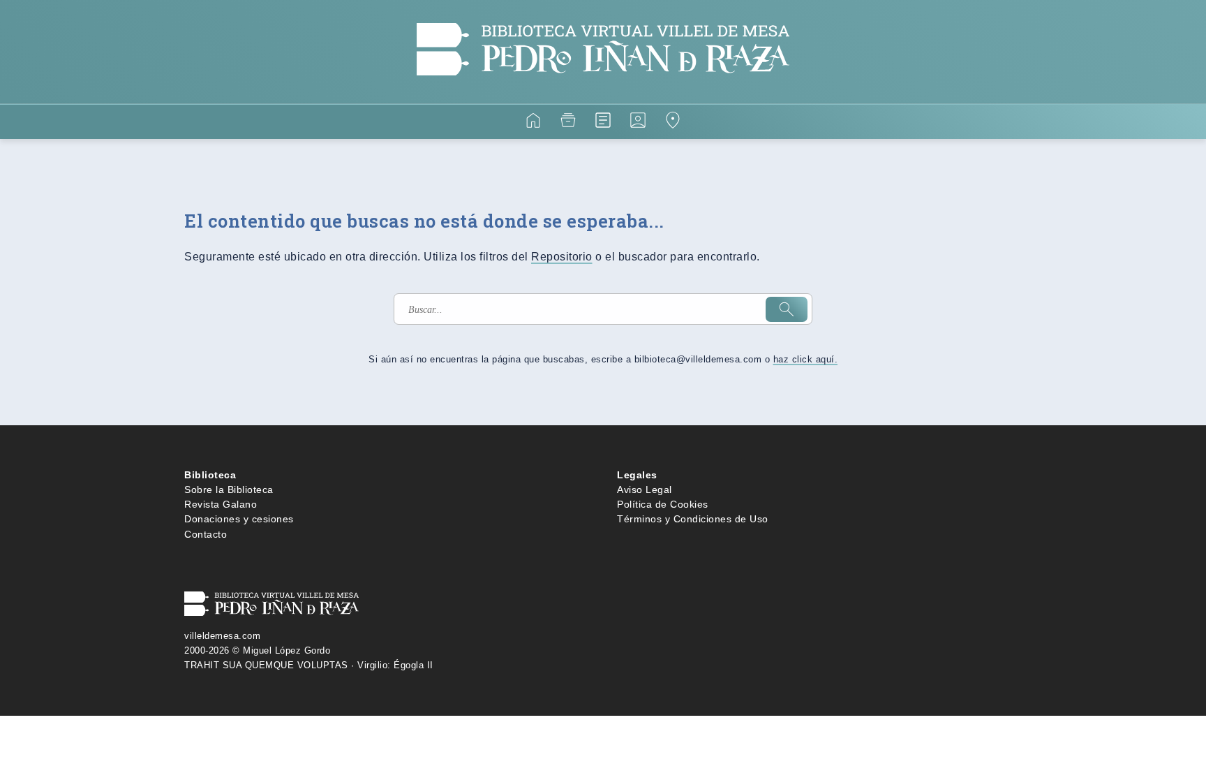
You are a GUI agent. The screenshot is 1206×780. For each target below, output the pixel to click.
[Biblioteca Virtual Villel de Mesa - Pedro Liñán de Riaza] (603, 95)
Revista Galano (220, 504)
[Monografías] (603, 122)
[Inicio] (533, 122)
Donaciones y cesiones (239, 518)
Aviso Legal (644, 489)
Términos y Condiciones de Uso (692, 518)
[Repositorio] (568, 122)
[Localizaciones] (672, 122)
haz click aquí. (805, 359)
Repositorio (562, 257)
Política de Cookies (662, 504)
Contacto (205, 534)
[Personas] (637, 122)
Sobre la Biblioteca (229, 489)
